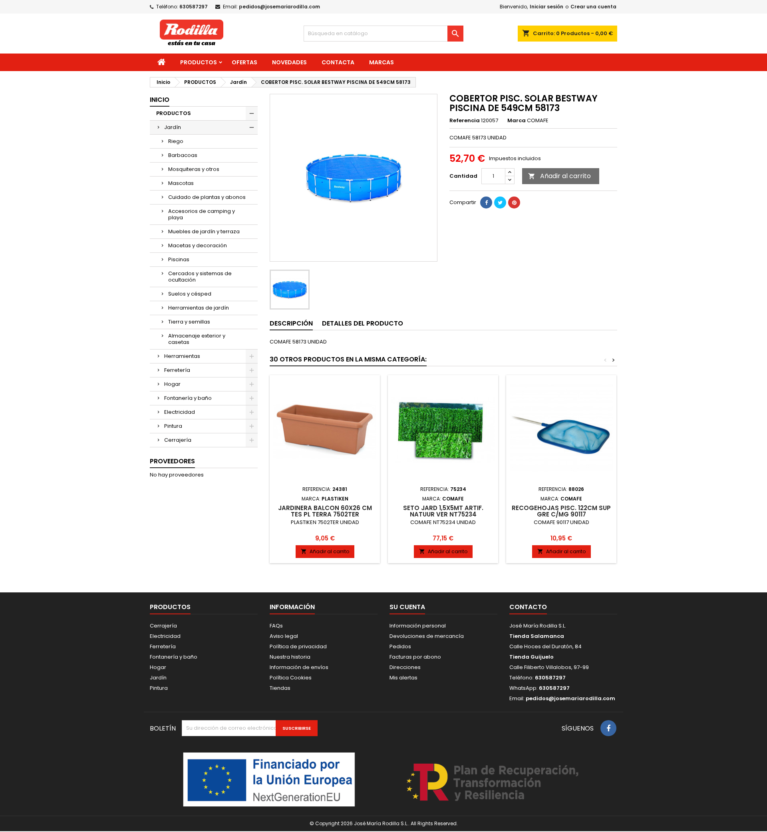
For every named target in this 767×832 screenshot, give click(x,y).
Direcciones (405, 667)
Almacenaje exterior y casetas (196, 339)
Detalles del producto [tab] (362, 323)
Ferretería (177, 370)
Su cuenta (407, 607)
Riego (175, 141)
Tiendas (280, 688)
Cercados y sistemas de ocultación (200, 277)
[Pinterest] (514, 202)
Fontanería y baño (188, 398)
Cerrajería (177, 440)
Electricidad (179, 412)
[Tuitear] (500, 202)
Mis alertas (403, 677)
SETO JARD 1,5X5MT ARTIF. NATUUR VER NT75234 (443, 511)
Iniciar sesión (546, 6)
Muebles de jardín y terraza (204, 231)
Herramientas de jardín (198, 308)
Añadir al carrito (559, 176)
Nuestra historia (290, 657)
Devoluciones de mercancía (426, 636)
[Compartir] (486, 202)
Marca (516, 120)
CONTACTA (338, 62)
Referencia (464, 120)
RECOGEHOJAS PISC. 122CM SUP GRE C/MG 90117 (561, 511)
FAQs (276, 625)
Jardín (172, 127)
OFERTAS (244, 62)
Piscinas (178, 259)
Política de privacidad (298, 646)
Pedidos (400, 646)
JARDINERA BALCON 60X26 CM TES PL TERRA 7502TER (325, 511)
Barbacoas (182, 155)
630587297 (193, 6)
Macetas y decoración (197, 245)
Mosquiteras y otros (193, 169)
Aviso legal (284, 636)
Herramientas (182, 356)
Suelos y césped (189, 294)
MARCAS (381, 62)
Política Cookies (291, 677)
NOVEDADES (289, 62)
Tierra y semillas (189, 322)
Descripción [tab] (291, 323)
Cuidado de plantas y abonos (207, 197)
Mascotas (181, 183)
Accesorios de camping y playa (201, 214)
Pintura (173, 426)
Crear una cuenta (593, 6)
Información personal (417, 625)
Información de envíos (299, 667)
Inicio (159, 99)
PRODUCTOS (198, 62)
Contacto (528, 607)
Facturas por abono (415, 657)
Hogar (172, 384)
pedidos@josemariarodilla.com (279, 6)
